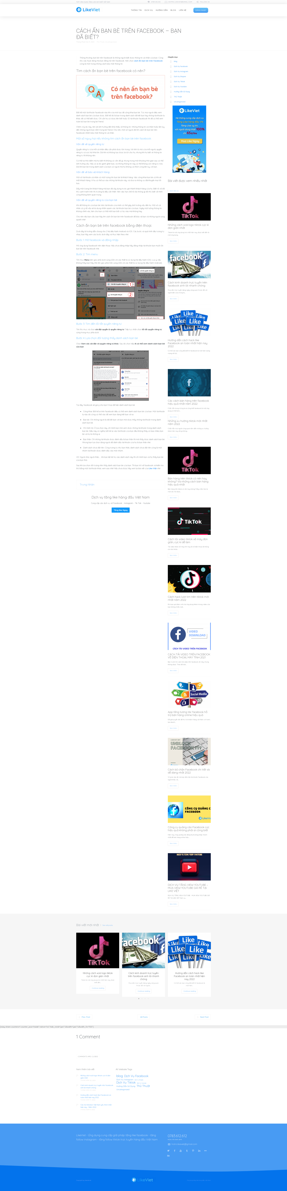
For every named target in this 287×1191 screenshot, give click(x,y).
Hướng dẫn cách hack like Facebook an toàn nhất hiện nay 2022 (187, 343)
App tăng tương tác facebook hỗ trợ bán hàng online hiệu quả (187, 713)
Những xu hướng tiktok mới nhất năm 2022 (187, 422)
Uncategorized (110, 42)
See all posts (107, 925)
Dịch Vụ (149, 10)
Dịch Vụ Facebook (181, 66)
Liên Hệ (182, 10)
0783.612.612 (156, 2)
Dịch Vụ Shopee (180, 76)
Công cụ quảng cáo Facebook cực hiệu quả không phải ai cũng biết (188, 829)
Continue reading (98, 988)
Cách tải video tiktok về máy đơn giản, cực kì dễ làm (188, 541)
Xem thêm (173, 241)
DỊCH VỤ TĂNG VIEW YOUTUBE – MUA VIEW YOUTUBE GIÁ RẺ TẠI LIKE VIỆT (188, 887)
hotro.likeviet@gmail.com (180, 2)
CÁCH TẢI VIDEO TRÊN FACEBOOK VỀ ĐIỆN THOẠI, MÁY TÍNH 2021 (189, 656)
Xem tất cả (174, 191)
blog (175, 61)
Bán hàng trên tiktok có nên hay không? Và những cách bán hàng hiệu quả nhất (188, 481)
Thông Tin (136, 10)
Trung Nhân (87, 484)
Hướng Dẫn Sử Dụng (182, 91)
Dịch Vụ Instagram (181, 71)
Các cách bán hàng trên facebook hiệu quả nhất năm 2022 (188, 402)
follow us (205, 2)
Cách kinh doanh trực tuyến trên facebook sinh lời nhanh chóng (187, 284)
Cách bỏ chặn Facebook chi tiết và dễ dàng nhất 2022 (189, 771)
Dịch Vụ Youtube (180, 86)
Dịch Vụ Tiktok (179, 81)
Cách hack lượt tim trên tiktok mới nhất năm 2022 (188, 598)
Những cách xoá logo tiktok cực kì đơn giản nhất (188, 226)
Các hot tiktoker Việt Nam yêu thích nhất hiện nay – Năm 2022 (96, 1106)
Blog (173, 10)
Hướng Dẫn (162, 10)
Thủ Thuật (100, 42)
